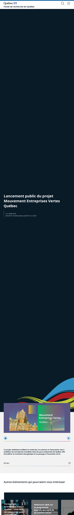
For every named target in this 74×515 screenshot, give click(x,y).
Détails (6, 463)
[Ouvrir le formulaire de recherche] (62, 3)
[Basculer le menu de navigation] (68, 3)
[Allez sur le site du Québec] (10, 3)
